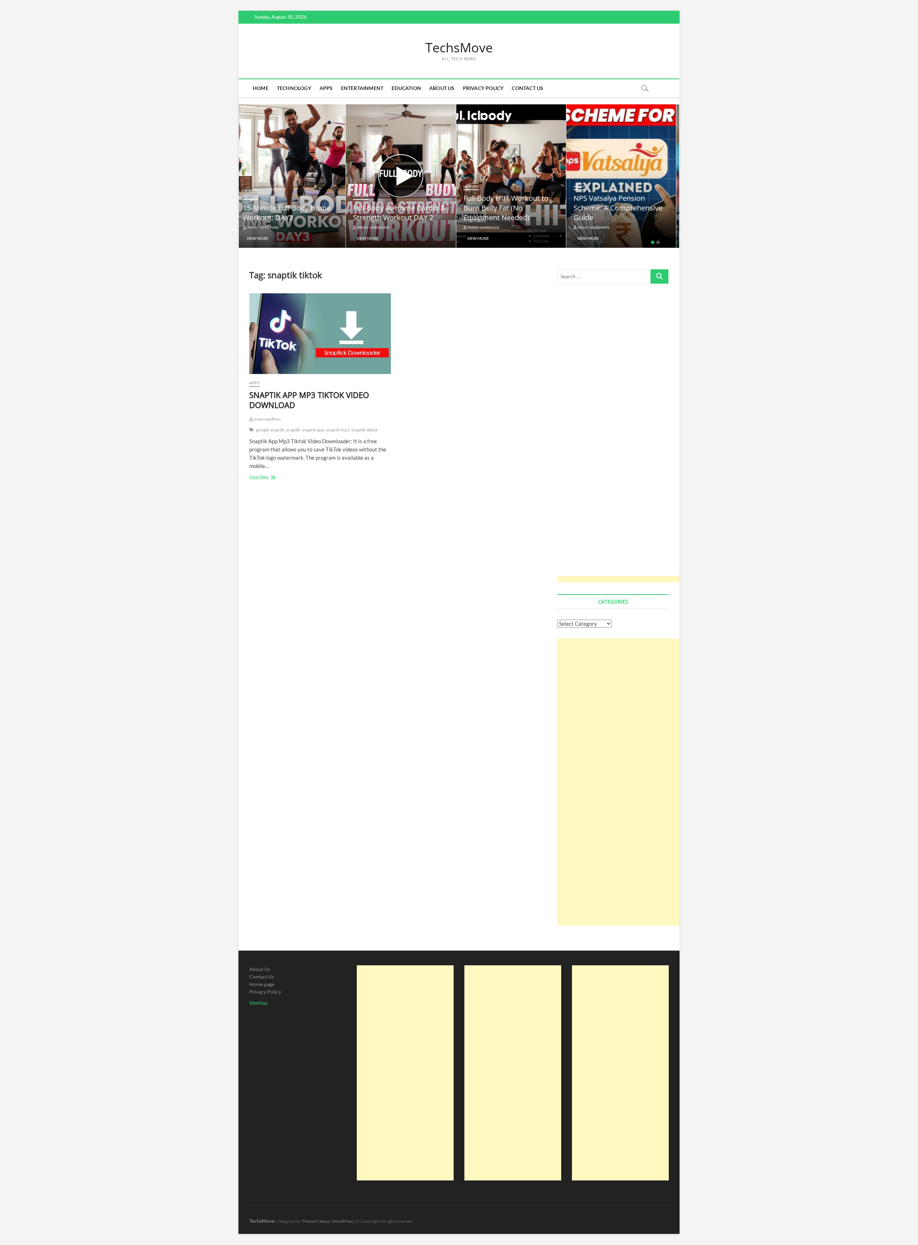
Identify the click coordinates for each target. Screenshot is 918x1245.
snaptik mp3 (338, 429)
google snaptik (270, 429)
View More (260, 238)
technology (294, 88)
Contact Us (527, 88)
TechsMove (459, 48)
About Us (442, 88)
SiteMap (258, 1003)
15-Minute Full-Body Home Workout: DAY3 (290, 212)
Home (261, 88)
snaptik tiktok (364, 429)
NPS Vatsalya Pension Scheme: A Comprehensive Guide (621, 207)
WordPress (342, 1221)
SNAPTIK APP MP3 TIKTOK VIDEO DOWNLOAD (309, 399)
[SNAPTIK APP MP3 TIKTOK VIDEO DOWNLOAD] (320, 333)
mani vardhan (266, 227)
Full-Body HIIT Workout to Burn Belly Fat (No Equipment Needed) (509, 207)
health (254, 196)
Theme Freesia (315, 1221)
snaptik (293, 429)
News (582, 186)
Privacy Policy (483, 88)
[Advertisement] (621, 437)
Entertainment (362, 88)
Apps (326, 88)
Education (406, 88)
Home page (261, 984)
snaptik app (313, 429)
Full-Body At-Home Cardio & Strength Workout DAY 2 (402, 212)
